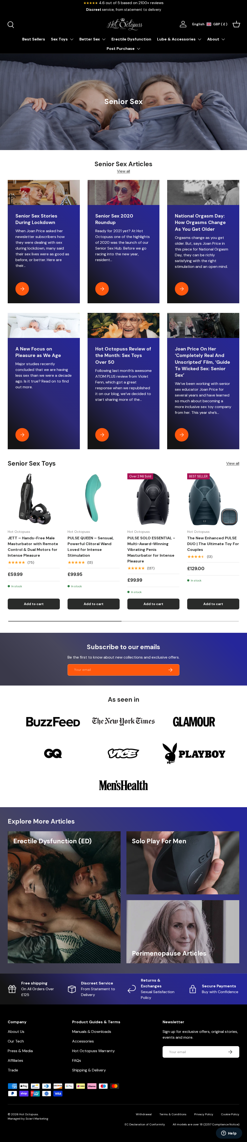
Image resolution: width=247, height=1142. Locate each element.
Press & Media (20, 1050)
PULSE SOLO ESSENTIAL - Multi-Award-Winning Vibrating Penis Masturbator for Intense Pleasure (151, 549)
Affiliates (15, 1060)
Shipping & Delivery (89, 1070)
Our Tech (16, 1041)
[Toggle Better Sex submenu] (104, 39)
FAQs (76, 1060)
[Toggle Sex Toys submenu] (72, 39)
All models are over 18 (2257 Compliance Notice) (206, 1124)
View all (123, 171)
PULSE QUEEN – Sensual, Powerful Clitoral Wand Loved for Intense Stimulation (91, 546)
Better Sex (89, 39)
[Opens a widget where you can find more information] (229, 1134)
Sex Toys (59, 39)
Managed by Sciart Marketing (28, 1119)
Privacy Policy (203, 1114)
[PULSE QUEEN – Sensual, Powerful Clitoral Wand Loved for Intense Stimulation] (94, 499)
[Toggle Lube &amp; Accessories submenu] (199, 39)
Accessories (83, 1041)
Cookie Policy (230, 1114)
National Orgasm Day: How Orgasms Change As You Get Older (200, 222)
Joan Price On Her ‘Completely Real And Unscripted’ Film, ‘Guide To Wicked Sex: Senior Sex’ (202, 362)
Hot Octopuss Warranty (93, 1050)
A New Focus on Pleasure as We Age (38, 352)
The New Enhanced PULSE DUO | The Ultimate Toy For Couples (213, 543)
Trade (13, 1070)
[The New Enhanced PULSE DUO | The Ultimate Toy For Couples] (213, 499)
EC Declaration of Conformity (145, 1124)
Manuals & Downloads (91, 1031)
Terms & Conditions (172, 1114)
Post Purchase (121, 48)
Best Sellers (33, 39)
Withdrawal (144, 1114)
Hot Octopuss (28, 1114)
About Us (16, 1031)
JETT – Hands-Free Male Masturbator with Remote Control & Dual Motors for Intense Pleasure (33, 546)
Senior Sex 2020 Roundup (114, 219)
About (213, 39)
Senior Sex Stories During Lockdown (36, 219)
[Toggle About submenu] (223, 39)
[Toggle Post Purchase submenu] (138, 49)
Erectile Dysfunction (131, 39)
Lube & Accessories (176, 39)
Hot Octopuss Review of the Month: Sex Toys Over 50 (123, 355)
